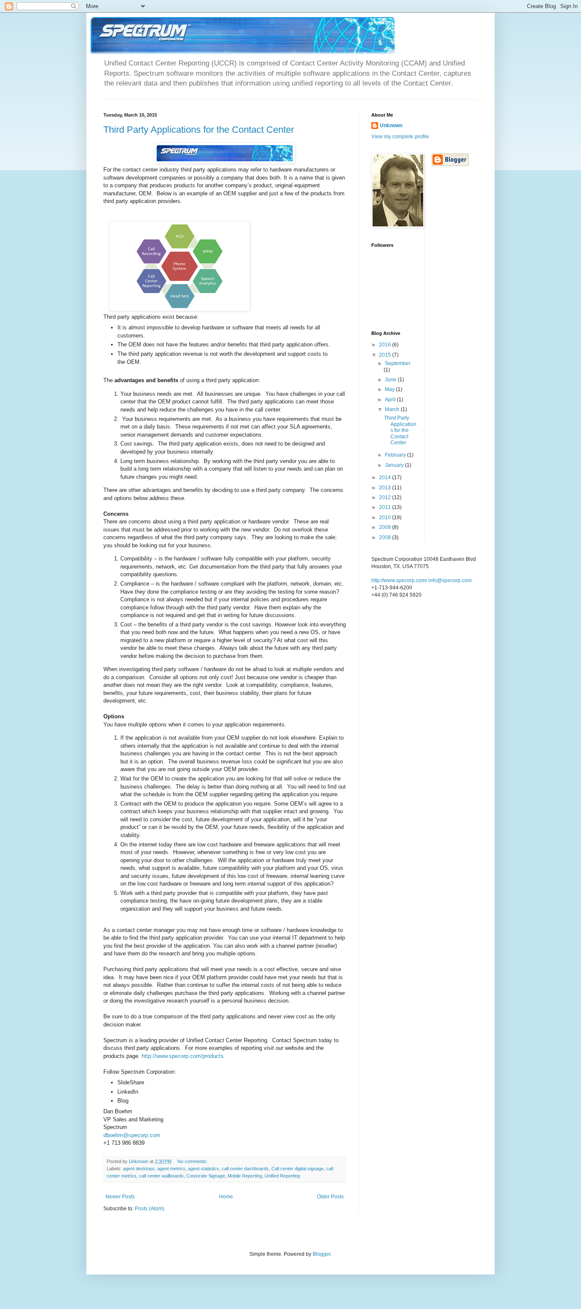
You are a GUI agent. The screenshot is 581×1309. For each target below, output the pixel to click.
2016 (385, 345)
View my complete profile (400, 137)
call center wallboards (161, 1175)
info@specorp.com (450, 580)
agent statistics (203, 1168)
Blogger (321, 1254)
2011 (385, 507)
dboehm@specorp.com (131, 1135)
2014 (385, 477)
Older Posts (330, 1197)
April (391, 400)
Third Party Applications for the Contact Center (198, 129)
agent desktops (139, 1168)
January (395, 465)
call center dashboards (245, 1168)
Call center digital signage (297, 1168)
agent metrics (171, 1168)
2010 (385, 517)
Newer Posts (120, 1197)
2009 (385, 527)
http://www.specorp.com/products (183, 1056)
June (391, 380)
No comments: (193, 1161)
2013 (385, 488)
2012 (385, 497)
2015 (385, 355)
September (397, 363)
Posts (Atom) (149, 1209)
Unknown (391, 126)
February (396, 455)
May (390, 389)
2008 (385, 537)
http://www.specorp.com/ (399, 580)
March (393, 409)
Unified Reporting (282, 1175)
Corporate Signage (205, 1175)
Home (226, 1197)
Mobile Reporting (245, 1175)
